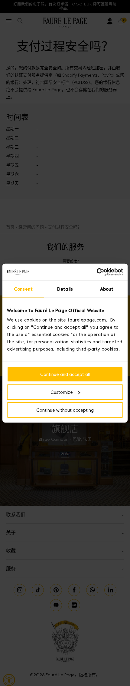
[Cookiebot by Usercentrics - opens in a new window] (96, 272)
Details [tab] (65, 289)
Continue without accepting (65, 410)
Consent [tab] (23, 289)
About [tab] (107, 289)
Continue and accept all (65, 374)
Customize (61, 392)
